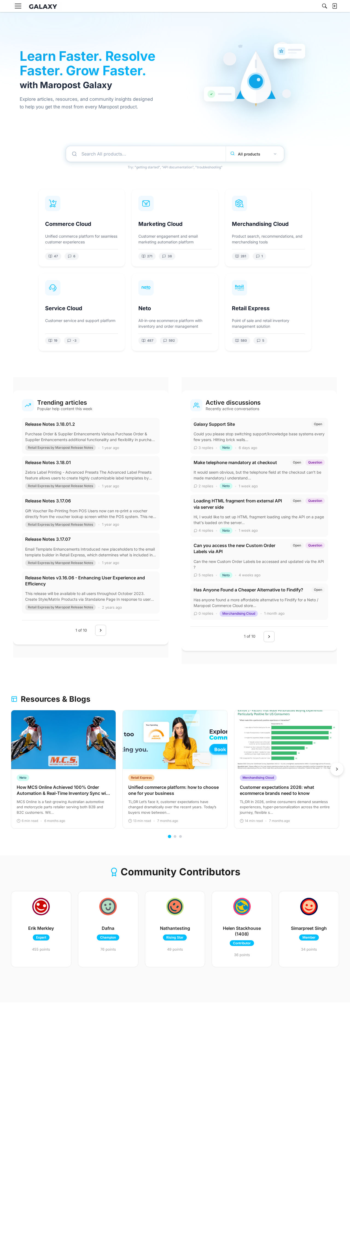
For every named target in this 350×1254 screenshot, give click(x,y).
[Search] (324, 6)
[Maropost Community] (44, 6)
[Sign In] (334, 6)
